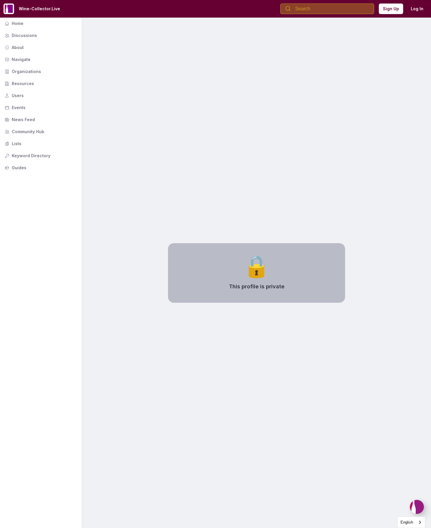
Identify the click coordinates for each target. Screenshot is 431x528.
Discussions (20, 35)
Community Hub (24, 131)
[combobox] (411, 522)
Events (15, 107)
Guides (15, 167)
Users (14, 95)
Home (13, 23)
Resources (19, 83)
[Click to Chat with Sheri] (417, 507)
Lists (12, 143)
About (14, 47)
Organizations (22, 71)
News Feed (19, 119)
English (407, 522)
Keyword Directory (27, 155)
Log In (417, 8)
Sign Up (391, 8)
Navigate (17, 59)
